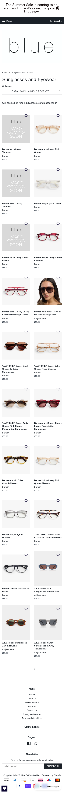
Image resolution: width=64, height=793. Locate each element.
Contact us (32, 710)
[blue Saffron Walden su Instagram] (35, 744)
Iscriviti (52, 766)
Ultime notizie (32, 727)
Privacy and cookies (32, 714)
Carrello (57, 21)
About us (32, 698)
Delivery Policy (32, 702)
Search (32, 694)
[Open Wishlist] (4, 789)
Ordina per (7, 86)
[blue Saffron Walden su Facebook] (29, 744)
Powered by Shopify (51, 775)
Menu (9, 21)
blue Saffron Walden (31, 775)
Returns (32, 706)
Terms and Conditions (32, 718)
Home (4, 73)
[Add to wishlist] (26, 116)
